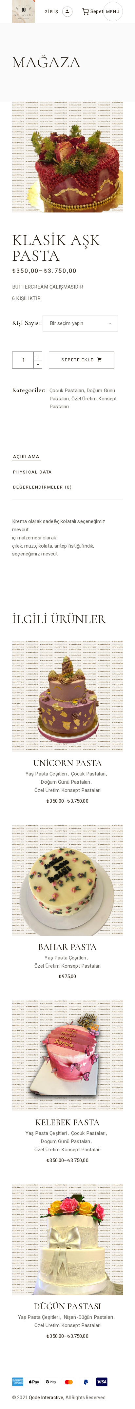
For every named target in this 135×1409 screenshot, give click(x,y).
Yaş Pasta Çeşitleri (46, 773)
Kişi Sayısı (26, 323)
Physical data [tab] (32, 472)
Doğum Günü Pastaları (65, 782)
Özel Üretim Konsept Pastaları (67, 790)
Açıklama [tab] (26, 456)
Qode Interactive (46, 1397)
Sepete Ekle (77, 360)
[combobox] (80, 323)
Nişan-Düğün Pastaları (88, 1317)
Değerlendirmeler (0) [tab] (42, 487)
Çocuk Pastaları (66, 390)
